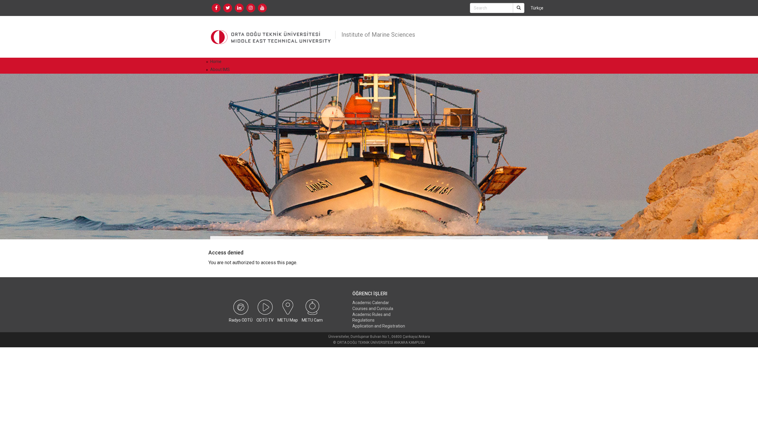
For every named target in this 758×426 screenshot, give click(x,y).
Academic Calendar (370, 302)
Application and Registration (378, 326)
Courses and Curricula (372, 308)
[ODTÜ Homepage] (271, 37)
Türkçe (537, 8)
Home (215, 61)
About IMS (220, 69)
